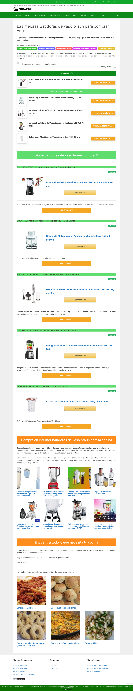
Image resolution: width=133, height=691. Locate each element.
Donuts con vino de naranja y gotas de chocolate (30, 644)
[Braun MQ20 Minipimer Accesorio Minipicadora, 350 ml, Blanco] (31, 240)
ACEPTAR (67, 689)
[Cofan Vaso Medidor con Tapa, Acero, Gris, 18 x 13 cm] (31, 404)
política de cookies (119, 686)
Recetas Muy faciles (80, 2)
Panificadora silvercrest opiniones (84, 48)
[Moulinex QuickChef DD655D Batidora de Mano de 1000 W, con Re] (31, 293)
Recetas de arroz (19, 671)
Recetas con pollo (20, 666)
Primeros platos (39, 15)
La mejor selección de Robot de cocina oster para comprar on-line (28, 526)
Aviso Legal (54, 668)
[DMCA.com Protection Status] (19, 680)
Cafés (75, 15)
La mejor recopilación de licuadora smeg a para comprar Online (27, 494)
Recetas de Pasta (20, 668)
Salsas (27, 15)
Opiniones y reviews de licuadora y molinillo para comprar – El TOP (78, 526)
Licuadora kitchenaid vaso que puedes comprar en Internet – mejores (53, 494)
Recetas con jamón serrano (23, 674)
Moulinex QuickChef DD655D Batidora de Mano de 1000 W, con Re (80, 291)
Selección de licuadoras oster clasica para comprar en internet (53, 526)
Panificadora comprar (46, 48)
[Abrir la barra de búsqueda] (117, 15)
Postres (66, 15)
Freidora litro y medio (63, 48)
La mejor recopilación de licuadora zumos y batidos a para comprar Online (104, 526)
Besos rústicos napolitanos (63, 608)
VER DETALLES (81, 193)
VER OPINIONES (66, 210)
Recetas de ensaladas (95, 671)
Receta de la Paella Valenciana (65, 643)
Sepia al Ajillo (91, 643)
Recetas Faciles (94, 2)
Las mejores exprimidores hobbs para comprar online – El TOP (79, 494)
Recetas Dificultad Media (110, 2)
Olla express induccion (106, 48)
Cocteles (84, 15)
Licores (93, 15)
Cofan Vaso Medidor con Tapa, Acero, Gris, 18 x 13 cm (77, 401)
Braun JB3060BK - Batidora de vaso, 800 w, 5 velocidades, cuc (80, 184)
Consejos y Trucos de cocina (61, 2)
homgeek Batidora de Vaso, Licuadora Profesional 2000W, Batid (79, 347)
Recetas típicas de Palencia (97, 666)
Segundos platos (54, 15)
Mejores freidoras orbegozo (27, 48)
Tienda (102, 15)
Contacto (53, 666)
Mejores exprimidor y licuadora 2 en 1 (102, 493)
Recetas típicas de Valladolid (98, 668)
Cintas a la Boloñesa (26, 608)
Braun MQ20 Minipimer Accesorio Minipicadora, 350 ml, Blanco (78, 238)
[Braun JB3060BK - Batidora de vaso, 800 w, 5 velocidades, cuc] (31, 186)
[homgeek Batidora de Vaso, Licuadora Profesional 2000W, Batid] (31, 349)
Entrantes (18, 15)
